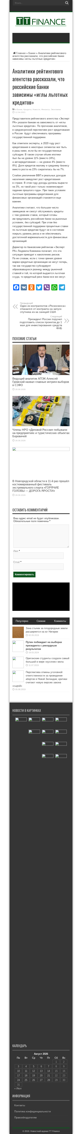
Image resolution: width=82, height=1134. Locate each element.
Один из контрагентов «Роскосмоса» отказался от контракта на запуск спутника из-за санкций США (43, 307)
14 (48, 1071)
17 (18, 1075)
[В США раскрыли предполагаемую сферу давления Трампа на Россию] (47, 747)
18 (26, 1075)
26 (33, 1080)
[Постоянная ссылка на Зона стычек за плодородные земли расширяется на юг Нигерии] (18, 637)
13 (41, 1071)
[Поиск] (67, 3)
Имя (15, 551)
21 (48, 1075)
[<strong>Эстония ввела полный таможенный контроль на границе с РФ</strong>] (21, 860)
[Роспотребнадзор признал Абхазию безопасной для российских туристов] (47, 735)
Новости (36, 109)
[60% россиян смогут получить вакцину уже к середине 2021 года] (61, 723)
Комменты (60, 621)
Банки (31, 53)
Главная (21, 53)
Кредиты (27, 109)
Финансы (45, 109)
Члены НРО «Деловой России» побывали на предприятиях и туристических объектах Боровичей (41, 433)
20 (41, 1075)
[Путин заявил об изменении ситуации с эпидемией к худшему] (47, 896)
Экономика (56, 109)
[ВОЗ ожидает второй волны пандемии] (61, 759)
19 (33, 1075)
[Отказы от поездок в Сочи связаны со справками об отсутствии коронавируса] (34, 723)
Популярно (22, 621)
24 (18, 1080)
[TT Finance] (41, 23)
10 (18, 1071)
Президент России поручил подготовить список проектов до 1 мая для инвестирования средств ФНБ (41, 322)
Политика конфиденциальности (32, 1111)
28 (48, 1080)
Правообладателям (25, 1117)
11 (26, 1071)
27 (41, 1080)
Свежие (41, 621)
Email (16, 562)
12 (33, 1071)
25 (26, 1080)
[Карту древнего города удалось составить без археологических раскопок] (61, 735)
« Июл (18, 1088)
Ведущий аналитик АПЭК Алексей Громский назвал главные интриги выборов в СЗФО (40, 382)
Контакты (19, 1105)
